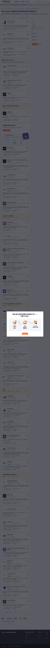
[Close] (42, 312)
